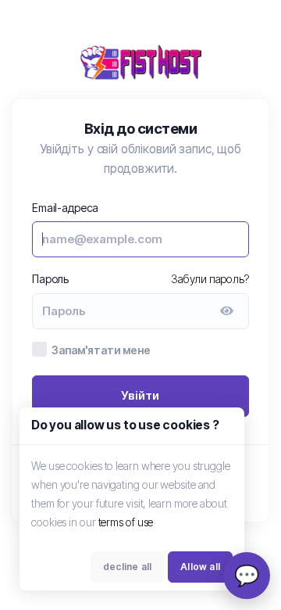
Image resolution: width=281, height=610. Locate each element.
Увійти (140, 395)
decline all (127, 566)
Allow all (200, 566)
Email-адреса (65, 207)
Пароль (50, 278)
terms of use (126, 522)
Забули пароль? (210, 278)
